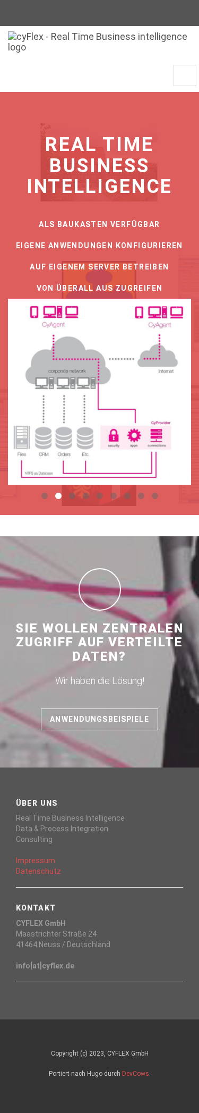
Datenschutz (38, 871)
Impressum (35, 860)
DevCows (135, 1073)
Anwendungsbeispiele (99, 719)
